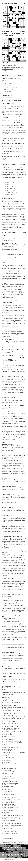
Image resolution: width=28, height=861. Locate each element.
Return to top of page (7, 838)
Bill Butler (14, 842)
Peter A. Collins (20, 842)
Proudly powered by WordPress (8, 859)
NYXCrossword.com (9, 3)
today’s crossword (16, 64)
